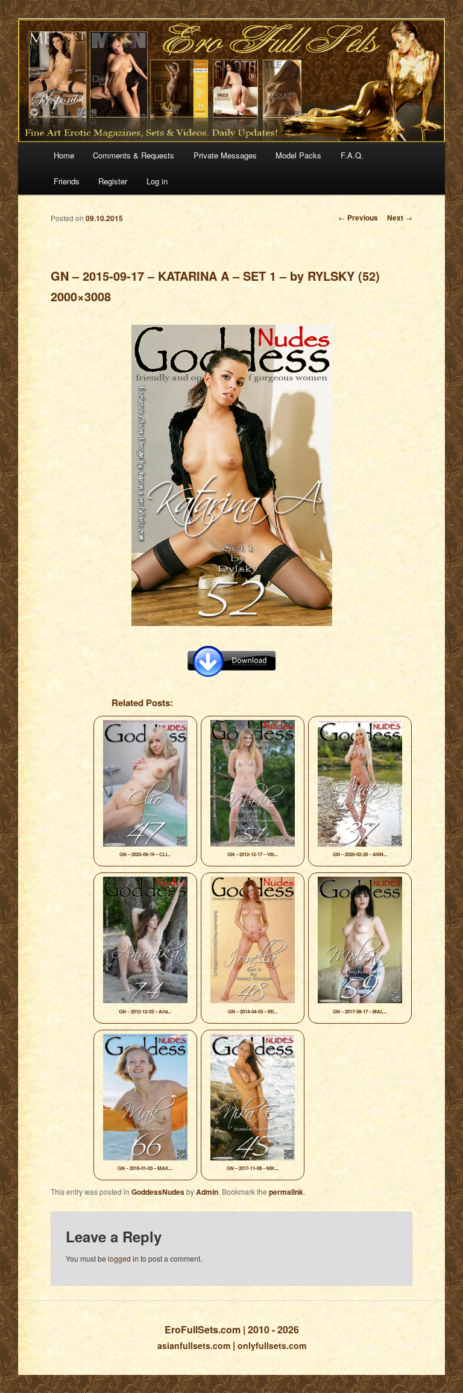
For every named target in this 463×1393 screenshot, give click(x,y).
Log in (157, 181)
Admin (207, 1191)
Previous (358, 217)
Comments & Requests (133, 155)
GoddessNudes (157, 1191)
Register (112, 181)
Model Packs (298, 155)
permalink (286, 1191)
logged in (123, 1258)
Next (399, 217)
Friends (67, 181)
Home (64, 155)
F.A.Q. (352, 155)
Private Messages (225, 155)
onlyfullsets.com (272, 1345)
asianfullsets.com (193, 1345)
